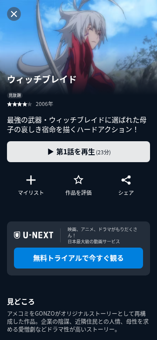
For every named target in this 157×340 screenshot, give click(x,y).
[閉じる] (14, 14)
